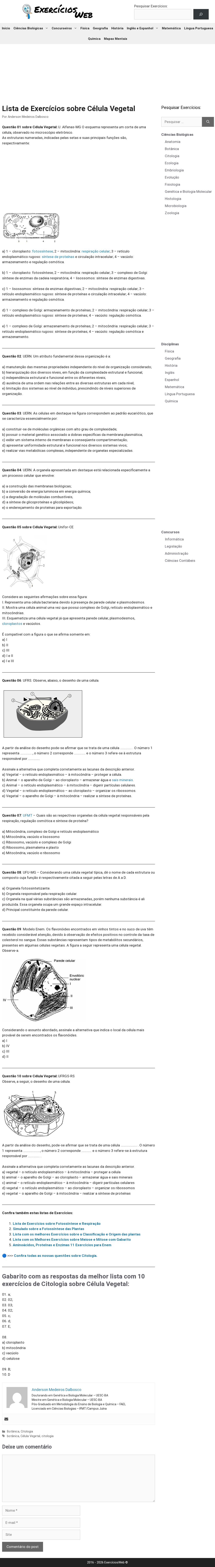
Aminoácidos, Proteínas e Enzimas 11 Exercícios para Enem (62, 1245)
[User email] (6, 1419)
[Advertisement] (107, 71)
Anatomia (172, 142)
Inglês (169, 372)
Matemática (171, 28)
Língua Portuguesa (198, 28)
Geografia (100, 28)
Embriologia (174, 170)
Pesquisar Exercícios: (151, 6)
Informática (174, 539)
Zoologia (172, 213)
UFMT (27, 815)
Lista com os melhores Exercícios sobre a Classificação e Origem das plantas (76, 1234)
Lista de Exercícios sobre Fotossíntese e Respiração (57, 1223)
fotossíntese (42, 251)
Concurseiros (62, 28)
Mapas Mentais (115, 39)
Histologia (173, 199)
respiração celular (96, 251)
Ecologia (171, 163)
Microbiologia (175, 206)
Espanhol (172, 380)
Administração (176, 553)
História (117, 28)
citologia (48, 1436)
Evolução (172, 177)
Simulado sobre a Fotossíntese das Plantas (48, 1229)
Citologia (27, 1431)
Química (94, 39)
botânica (13, 1436)
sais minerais (122, 780)
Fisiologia (172, 184)
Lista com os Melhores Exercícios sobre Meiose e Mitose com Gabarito (72, 1239)
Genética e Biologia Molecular (188, 191)
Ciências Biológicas (28, 28)
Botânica (13, 1431)
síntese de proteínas (58, 257)
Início (6, 28)
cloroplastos (12, 624)
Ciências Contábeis (180, 560)
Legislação (173, 546)
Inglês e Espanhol (140, 28)
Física (84, 28)
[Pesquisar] (208, 122)
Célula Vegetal (30, 1436)
